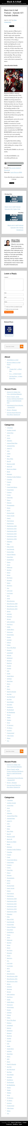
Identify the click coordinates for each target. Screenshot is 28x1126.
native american (11, 622)
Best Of (9, 461)
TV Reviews (10, 725)
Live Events (10, 593)
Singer (8, 689)
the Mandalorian (11, 712)
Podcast (9, 642)
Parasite (9, 637)
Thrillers (9, 720)
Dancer (8, 500)
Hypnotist (9, 580)
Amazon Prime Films (12, 443)
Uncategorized (10, 733)
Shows (8, 684)
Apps (8, 451)
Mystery (9, 619)
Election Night (10, 513)
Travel (8, 722)
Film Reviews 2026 (12, 539)
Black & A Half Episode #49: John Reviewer (9, 335)
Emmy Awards (10, 515)
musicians (9, 614)
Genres (8, 562)
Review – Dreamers (12, 410)
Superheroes (10, 707)
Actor (8, 435)
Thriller (9, 717)
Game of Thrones (11, 554)
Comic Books (10, 490)
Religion (9, 655)
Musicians (9, 616)
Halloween (9, 567)
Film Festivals (10, 521)
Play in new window (14, 168)
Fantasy (9, 518)
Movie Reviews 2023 (12, 609)
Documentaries (10, 505)
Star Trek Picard (11, 697)
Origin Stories (10, 634)
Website (5, 301)
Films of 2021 (10, 547)
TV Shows (9, 728)
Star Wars (9, 699)
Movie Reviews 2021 (12, 606)
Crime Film (10, 497)
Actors (8, 438)
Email (5, 297)
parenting (9, 640)
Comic (8, 484)
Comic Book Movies (12, 487)
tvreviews (9, 730)
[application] (14, 162)
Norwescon (10, 632)
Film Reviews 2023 (12, 534)
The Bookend (10, 710)
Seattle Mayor (10, 676)
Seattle (8, 673)
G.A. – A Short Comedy (15, 374)
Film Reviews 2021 (12, 528)
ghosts (8, 565)
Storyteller (9, 704)
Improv (8, 583)
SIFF (8, 686)
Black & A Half (14, 1)
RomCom (9, 663)
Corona (9, 495)
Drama (8, 508)
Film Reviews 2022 (12, 531)
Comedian (9, 479)
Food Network (10, 549)
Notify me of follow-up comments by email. (14, 306)
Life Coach (9, 591)
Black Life (9, 466)
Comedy (9, 482)
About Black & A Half (12, 360)
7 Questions (10, 427)
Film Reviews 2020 (12, 526)
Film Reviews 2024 (12, 536)
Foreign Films (10, 552)
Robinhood (9, 658)
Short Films (10, 681)
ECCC (8, 510)
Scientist (9, 666)
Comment (6, 277)
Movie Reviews (11, 601)
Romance (9, 660)
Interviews (9, 585)
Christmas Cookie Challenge (14, 477)
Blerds (8, 471)
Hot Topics (9, 578)
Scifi (8, 671)
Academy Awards (11, 430)
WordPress (15, 1124)
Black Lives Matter (11, 469)
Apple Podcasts (14, 172)
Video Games (10, 735)
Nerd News (10, 624)
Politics (8, 645)
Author (8, 453)
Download (7, 170)
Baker (8, 456)
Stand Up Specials (11, 691)
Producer (9, 650)
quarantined (10, 653)
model (8, 598)
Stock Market (10, 702)
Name (5, 292)
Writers (8, 738)
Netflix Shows (10, 629)
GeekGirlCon (10, 559)
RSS (21, 172)
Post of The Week (11, 647)
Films (8, 367)
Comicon (9, 492)
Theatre (9, 715)
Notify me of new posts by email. (12, 309)
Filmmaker (9, 541)
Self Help (9, 678)
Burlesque (9, 474)
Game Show (10, 557)
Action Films (10, 433)
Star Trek (9, 694)
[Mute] (8, 167)
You (8, 741)
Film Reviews (10, 523)
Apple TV (9, 448)
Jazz (8, 588)
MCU (8, 596)
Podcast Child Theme (16, 1122)
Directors (9, 503)
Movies (8, 611)
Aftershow (9, 440)
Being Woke (10, 459)
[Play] (5, 163)
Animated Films (11, 446)
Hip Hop (9, 570)
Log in (20, 1124)
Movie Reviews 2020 (12, 603)
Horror (8, 572)
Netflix (8, 627)
